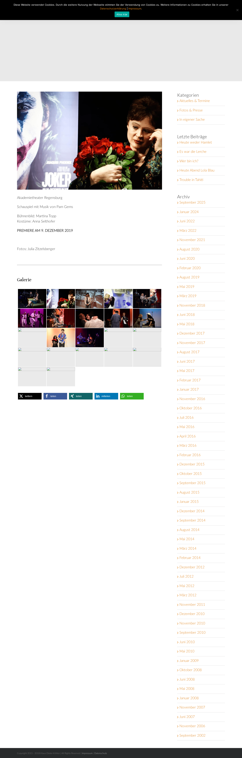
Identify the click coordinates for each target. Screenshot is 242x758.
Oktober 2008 (190, 670)
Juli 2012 (186, 576)
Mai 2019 (186, 287)
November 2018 (192, 305)
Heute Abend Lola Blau (196, 170)
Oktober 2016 (190, 408)
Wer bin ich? (188, 161)
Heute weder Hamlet (195, 142)
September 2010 (192, 632)
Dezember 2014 (192, 511)
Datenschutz (100, 753)
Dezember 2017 (192, 333)
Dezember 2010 (192, 614)
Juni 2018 (187, 315)
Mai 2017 (186, 371)
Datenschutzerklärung (113, 8)
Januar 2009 (189, 661)
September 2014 (192, 520)
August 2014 (189, 530)
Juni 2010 (187, 642)
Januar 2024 (189, 212)
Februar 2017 (190, 380)
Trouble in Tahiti (191, 180)
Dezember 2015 (192, 464)
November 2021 (192, 240)
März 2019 (187, 296)
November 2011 (192, 605)
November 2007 (192, 707)
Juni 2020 (187, 258)
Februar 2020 (190, 268)
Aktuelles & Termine (194, 101)
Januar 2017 (189, 389)
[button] (30, 396)
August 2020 (189, 249)
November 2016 (192, 399)
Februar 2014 (190, 558)
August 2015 (189, 492)
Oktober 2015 (190, 474)
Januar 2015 (189, 502)
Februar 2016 (190, 455)
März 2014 (187, 548)
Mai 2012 (186, 586)
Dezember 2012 (192, 567)
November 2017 (192, 343)
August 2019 (189, 277)
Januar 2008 (189, 698)
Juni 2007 (187, 717)
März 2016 (187, 445)
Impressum (87, 753)
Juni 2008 (187, 679)
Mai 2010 (186, 651)
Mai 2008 (186, 689)
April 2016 (187, 436)
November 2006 (192, 726)
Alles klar (122, 14)
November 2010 (192, 623)
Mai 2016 (186, 427)
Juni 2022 (187, 221)
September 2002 (192, 735)
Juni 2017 (187, 361)
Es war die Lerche (192, 152)
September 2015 (192, 483)
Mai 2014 (186, 539)
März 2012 (187, 595)
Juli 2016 (186, 418)
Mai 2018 (186, 324)
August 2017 (189, 352)
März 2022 (187, 231)
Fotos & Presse (191, 110)
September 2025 (192, 202)
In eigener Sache (192, 119)
